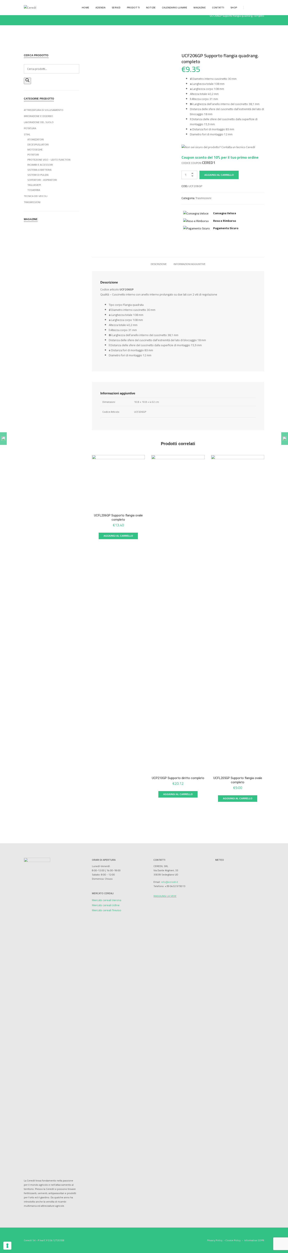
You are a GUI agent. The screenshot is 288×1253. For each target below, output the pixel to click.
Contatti (218, 7)
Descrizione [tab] (159, 264)
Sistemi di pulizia (37, 174)
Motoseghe (35, 149)
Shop (233, 7)
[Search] (27, 81)
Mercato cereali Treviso (106, 910)
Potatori (33, 154)
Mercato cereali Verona (106, 900)
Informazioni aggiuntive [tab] (189, 264)
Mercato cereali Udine (106, 905)
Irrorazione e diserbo (38, 116)
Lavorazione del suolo (39, 122)
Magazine (200, 7)
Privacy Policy (214, 1240)
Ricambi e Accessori (40, 164)
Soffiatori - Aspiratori (42, 179)
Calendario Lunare (174, 7)
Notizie (151, 7)
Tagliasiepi (34, 184)
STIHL (27, 134)
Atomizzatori (35, 139)
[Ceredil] (30, 7)
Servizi (116, 7)
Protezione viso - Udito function (48, 159)
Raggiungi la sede (164, 896)
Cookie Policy (233, 1240)
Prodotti (133, 7)
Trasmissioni (203, 198)
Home (85, 7)
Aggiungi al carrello (219, 175)
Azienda (100, 7)
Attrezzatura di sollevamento (43, 110)
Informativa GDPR (254, 1240)
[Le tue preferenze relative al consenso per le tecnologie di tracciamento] (7, 1246)
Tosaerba (33, 190)
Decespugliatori (38, 144)
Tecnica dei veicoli (35, 196)
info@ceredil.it (169, 881)
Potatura (30, 128)
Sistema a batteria (39, 169)
